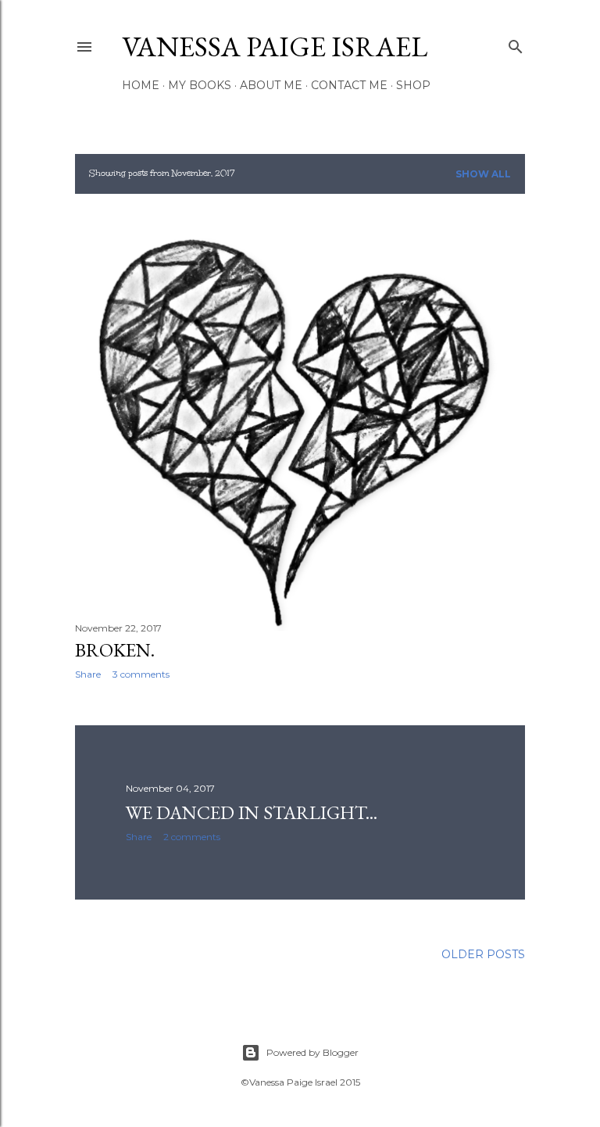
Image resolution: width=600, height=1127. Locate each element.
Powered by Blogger (312, 1052)
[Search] (515, 43)
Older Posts (483, 954)
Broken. (115, 650)
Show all (483, 174)
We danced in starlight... (251, 812)
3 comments (141, 674)
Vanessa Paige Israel (274, 46)
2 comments (191, 837)
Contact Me (349, 85)
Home (140, 85)
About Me (271, 85)
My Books (199, 85)
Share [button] (88, 674)
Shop (413, 85)
